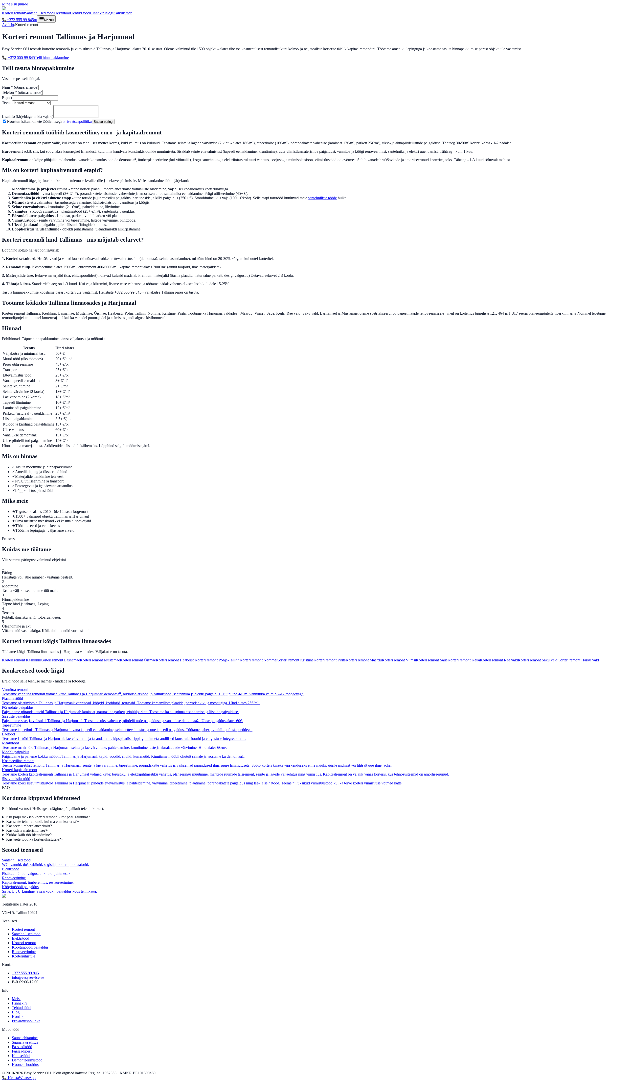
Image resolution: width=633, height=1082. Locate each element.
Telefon (22, 92)
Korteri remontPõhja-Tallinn (217, 660)
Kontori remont (24, 943)
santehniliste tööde (322, 198)
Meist (16, 999)
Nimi (20, 87)
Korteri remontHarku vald (578, 660)
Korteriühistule (23, 956)
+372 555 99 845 (18, 20)
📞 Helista (10, 1078)
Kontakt (18, 1016)
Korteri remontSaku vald (537, 660)
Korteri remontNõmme (258, 660)
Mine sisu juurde (15, 4)
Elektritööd (62, 13)
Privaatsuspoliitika (77, 121)
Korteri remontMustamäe (100, 660)
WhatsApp (27, 1078)
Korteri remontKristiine (295, 660)
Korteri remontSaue (432, 660)
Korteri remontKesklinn (21, 660)
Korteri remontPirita (330, 660)
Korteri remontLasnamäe (60, 660)
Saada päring (103, 122)
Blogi (109, 13)
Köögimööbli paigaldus (30, 947)
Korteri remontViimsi (399, 660)
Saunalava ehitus (25, 1042)
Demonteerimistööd (27, 1060)
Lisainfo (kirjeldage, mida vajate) (27, 116)
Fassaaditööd (22, 1047)
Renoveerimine (24, 952)
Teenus (7, 103)
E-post (7, 98)
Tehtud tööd (80, 13)
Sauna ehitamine (25, 1038)
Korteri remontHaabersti (175, 660)
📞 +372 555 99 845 (18, 57)
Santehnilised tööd (39, 13)
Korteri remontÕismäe (138, 660)
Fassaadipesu (22, 1051)
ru (35, 20)
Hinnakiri (97, 13)
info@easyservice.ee (28, 977)
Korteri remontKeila (464, 660)
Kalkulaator (122, 13)
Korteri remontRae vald (499, 660)
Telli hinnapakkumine (52, 57)
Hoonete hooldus (25, 1064)
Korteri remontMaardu (364, 660)
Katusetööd (21, 1056)
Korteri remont (13, 13)
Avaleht (8, 25)
